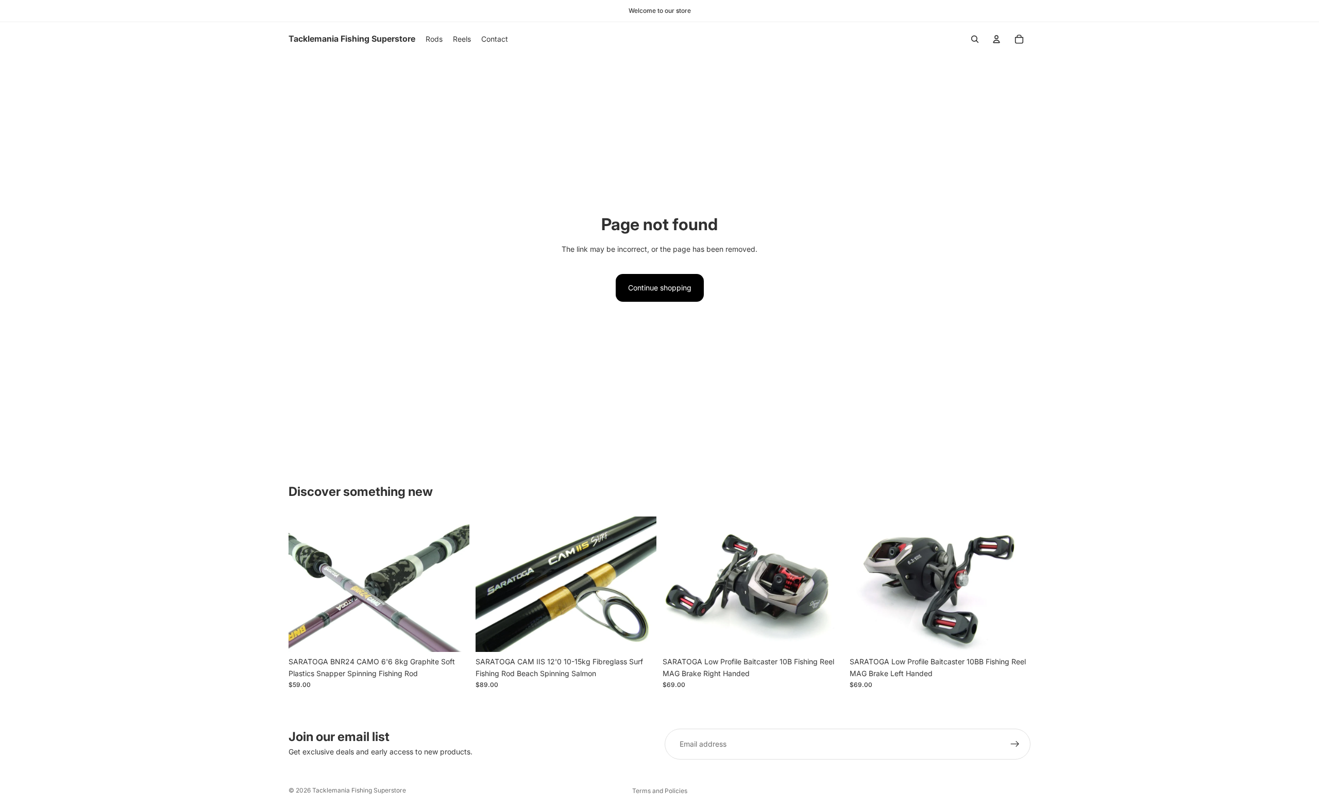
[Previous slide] (304, 584)
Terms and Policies (659, 791)
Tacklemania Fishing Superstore (359, 790)
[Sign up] (1015, 744)
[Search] (974, 39)
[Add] (453, 636)
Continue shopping (659, 287)
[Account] (996, 39)
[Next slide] (453, 584)
